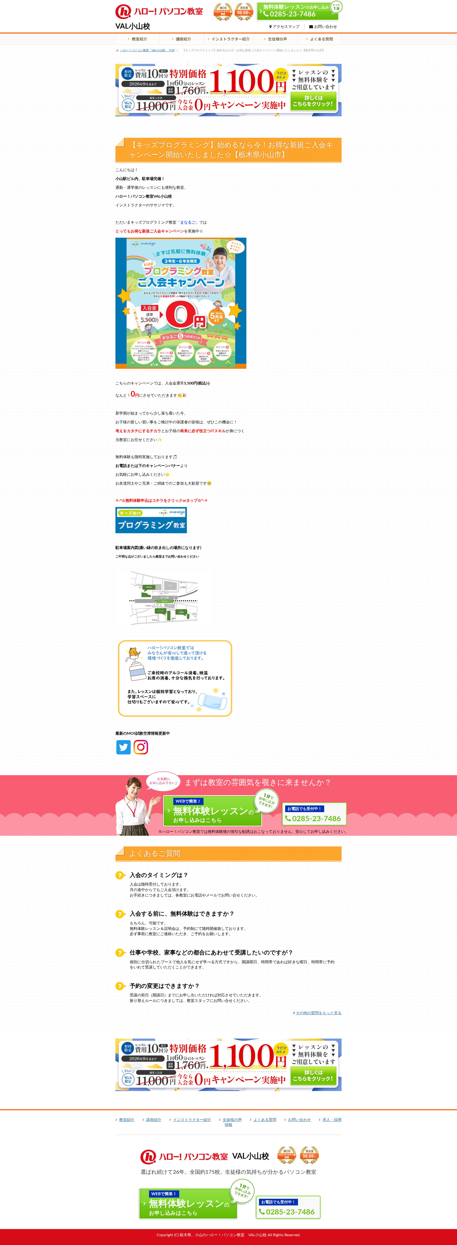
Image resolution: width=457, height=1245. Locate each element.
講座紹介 (153, 1120)
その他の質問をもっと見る (319, 1013)
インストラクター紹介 (192, 1120)
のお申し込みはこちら (213, 811)
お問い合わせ (325, 27)
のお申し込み (296, 11)
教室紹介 (126, 1120)
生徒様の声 (232, 1120)
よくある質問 (264, 1120)
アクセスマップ (286, 27)
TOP (147, 50)
